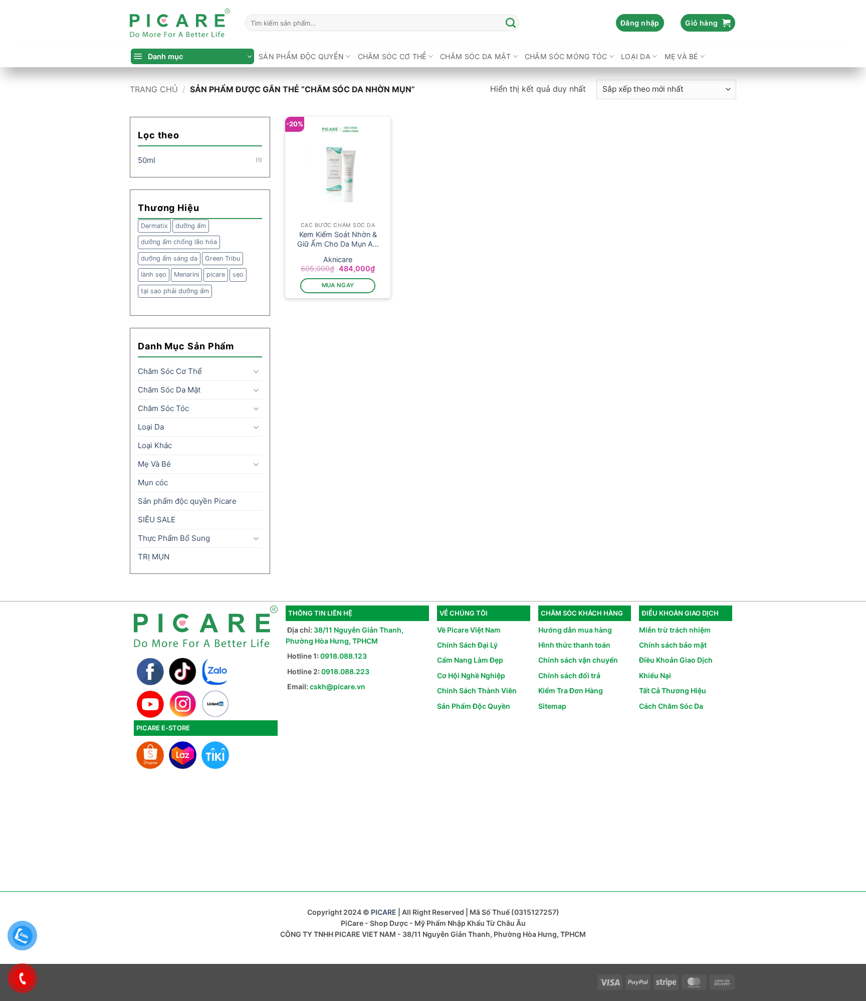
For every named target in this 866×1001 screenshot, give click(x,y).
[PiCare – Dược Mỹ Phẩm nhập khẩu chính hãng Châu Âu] (180, 23)
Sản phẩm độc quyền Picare (187, 501)
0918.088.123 (343, 656)
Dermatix (154, 226)
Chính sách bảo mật (673, 645)
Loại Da (636, 56)
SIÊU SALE (156, 519)
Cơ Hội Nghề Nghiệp (471, 675)
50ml (146, 160)
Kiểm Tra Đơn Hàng (570, 690)
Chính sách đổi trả (569, 675)
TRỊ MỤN (153, 556)
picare (215, 274)
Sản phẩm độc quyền (301, 56)
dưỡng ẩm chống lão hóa (179, 242)
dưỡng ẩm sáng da (169, 258)
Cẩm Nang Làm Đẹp (470, 660)
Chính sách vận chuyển (578, 660)
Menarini (186, 274)
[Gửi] (511, 23)
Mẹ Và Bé (681, 56)
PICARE (383, 912)
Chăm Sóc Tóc (163, 408)
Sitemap (552, 706)
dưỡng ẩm (190, 226)
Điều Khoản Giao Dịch (676, 660)
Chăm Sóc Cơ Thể (392, 56)
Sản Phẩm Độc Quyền (473, 706)
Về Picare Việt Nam (469, 630)
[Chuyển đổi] (256, 371)
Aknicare (337, 259)
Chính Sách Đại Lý (467, 645)
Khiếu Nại (655, 675)
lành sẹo (153, 274)
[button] (640, 23)
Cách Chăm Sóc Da (671, 706)
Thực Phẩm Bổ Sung (174, 538)
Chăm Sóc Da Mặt (475, 56)
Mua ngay (338, 285)
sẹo (238, 274)
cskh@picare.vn (337, 686)
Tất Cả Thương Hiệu (672, 690)
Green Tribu (222, 258)
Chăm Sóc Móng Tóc (566, 56)
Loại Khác (155, 445)
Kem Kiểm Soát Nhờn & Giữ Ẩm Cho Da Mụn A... (338, 239)
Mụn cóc (153, 482)
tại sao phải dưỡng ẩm (175, 291)
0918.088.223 (345, 671)
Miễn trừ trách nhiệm (675, 630)
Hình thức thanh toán (574, 645)
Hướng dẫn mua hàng (575, 630)
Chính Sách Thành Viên (477, 690)
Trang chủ (154, 89)
